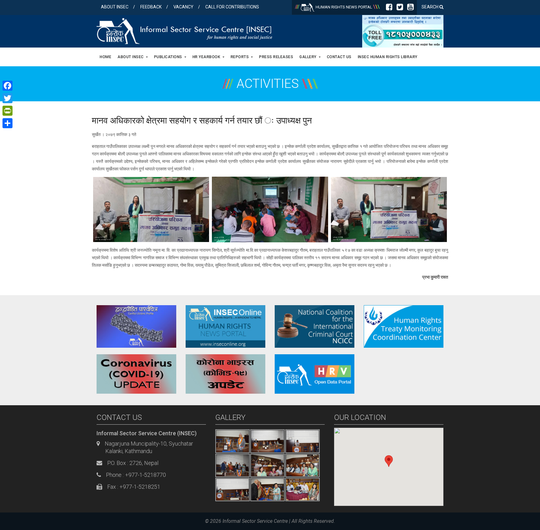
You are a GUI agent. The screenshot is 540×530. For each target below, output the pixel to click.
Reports (240, 57)
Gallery (308, 57)
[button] (389, 461)
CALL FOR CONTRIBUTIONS (232, 6)
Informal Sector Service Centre (255, 521)
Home (105, 57)
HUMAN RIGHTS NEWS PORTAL (344, 7)
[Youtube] (410, 8)
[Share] (7, 123)
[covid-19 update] (136, 373)
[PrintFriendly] (7, 110)
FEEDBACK (151, 6)
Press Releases (276, 57)
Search (430, 6)
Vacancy (183, 6)
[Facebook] (389, 8)
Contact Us (339, 57)
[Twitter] (400, 8)
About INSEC (114, 6)
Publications (168, 57)
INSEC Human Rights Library (388, 57)
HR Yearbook (206, 57)
